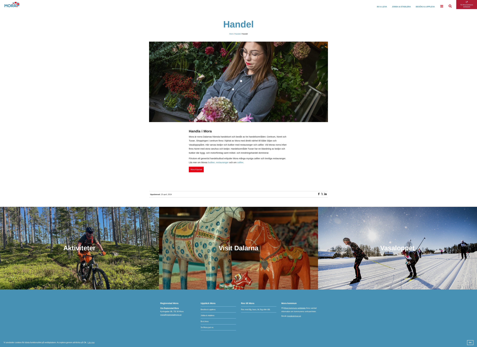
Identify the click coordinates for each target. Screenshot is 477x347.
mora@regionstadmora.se (170, 315)
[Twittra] (322, 195)
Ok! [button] (470, 343)
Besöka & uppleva (425, 7)
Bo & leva (382, 7)
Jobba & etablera (401, 7)
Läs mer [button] (91, 342)
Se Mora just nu (207, 327)
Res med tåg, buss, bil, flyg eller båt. (255, 309)
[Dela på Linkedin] (325, 195)
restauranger (222, 162)
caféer (240, 162)
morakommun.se (294, 316)
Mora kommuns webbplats (295, 308)
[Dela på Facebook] (318, 195)
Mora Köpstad (196, 169)
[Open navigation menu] (441, 7)
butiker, (212, 162)
